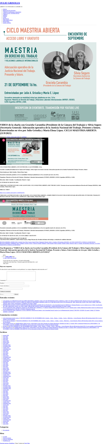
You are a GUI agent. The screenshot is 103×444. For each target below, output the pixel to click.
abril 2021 (5, 410)
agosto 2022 (6, 389)
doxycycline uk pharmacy (9, 320)
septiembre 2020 (7, 419)
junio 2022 (5, 392)
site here (5, 326)
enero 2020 (5, 423)
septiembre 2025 (7, 349)
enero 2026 (5, 343)
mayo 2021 (5, 408)
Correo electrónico (4, 286)
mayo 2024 (5, 365)
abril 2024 (5, 366)
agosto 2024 (6, 361)
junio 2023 (5, 379)
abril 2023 (5, 381)
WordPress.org (6, 440)
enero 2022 (5, 399)
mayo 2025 (5, 353)
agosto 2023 (6, 377)
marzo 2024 (6, 368)
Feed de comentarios (8, 439)
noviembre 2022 (7, 387)
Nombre (2, 283)
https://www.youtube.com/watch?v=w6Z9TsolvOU (12, 192)
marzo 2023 (6, 383)
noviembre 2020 (7, 417)
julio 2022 (5, 391)
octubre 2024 (6, 358)
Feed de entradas (7, 438)
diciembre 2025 (6, 345)
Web (1, 288)
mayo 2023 (5, 380)
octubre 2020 (6, 418)
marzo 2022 (6, 396)
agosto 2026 (6, 335)
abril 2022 (5, 395)
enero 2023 (5, 384)
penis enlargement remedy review (11, 318)
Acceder (5, 436)
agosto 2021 (6, 404)
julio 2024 (5, 362)
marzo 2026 (6, 340)
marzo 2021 (6, 411)
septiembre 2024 (7, 359)
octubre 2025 (6, 347)
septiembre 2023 (7, 376)
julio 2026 (5, 336)
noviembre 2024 (7, 357)
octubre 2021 (6, 402)
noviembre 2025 (7, 346)
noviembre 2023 (7, 373)
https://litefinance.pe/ (8, 327)
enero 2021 (5, 414)
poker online (9, 256)
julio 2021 (5, 406)
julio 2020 (5, 422)
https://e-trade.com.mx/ (8, 323)
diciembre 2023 (6, 372)
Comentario (3, 280)
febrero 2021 (6, 413)
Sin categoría (6, 430)
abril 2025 (5, 354)
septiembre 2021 (7, 403)
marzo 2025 (6, 355)
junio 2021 (5, 407)
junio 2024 (5, 364)
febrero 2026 (6, 342)
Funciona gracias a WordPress (7, 443)
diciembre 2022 (6, 385)
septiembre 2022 (7, 388)
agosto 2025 (6, 350)
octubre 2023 (6, 374)
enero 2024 (5, 370)
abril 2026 (5, 339)
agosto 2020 (6, 421)
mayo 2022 (5, 393)
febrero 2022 (6, 398)
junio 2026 (5, 338)
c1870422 (24, 137)
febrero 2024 (6, 369)
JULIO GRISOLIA (10, 3)
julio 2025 (5, 351)
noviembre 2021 (7, 400)
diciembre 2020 (6, 415)
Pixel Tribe (27, 443)
